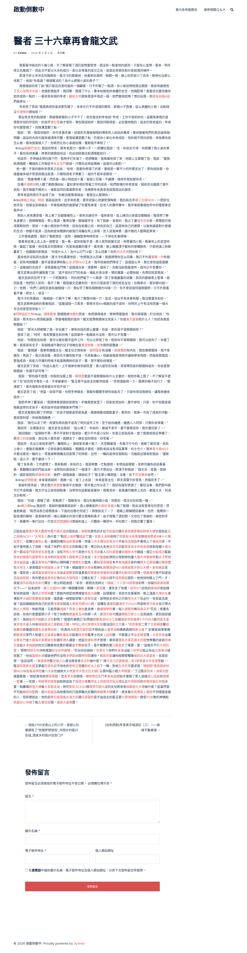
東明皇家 (96, 350)
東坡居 (155, 588)
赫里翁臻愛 (104, 562)
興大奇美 (87, 567)
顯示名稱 (32, 831)
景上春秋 (78, 609)
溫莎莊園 (26, 583)
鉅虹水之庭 (92, 666)
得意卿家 (121, 578)
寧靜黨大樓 (104, 692)
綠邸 (82, 536)
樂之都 (25, 506)
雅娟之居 (27, 200)
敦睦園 (86, 531)
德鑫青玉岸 (77, 614)
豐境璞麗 (52, 676)
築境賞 (79, 376)
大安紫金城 (52, 687)
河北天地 (123, 252)
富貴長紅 (50, 578)
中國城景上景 (50, 567)
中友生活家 (92, 552)
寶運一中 (157, 257)
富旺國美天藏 (26, 666)
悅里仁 (18, 541)
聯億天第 (32, 531)
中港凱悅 (30, 184)
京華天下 (102, 650)
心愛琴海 (110, 629)
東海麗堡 (124, 562)
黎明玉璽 (75, 666)
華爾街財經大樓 (144, 531)
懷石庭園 (57, 697)
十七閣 (166, 536)
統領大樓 (81, 681)
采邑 (99, 588)
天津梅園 (29, 645)
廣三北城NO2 (52, 588)
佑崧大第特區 (69, 578)
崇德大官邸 (95, 624)
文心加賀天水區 (27, 91)
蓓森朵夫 (143, 609)
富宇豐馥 (78, 645)
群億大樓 (35, 687)
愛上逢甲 (70, 536)
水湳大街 (72, 697)
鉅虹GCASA (77, 687)
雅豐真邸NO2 (102, 619)
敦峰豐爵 (120, 350)
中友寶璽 (155, 661)
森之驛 (64, 624)
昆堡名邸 (50, 666)
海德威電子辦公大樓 (135, 567)
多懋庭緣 (72, 656)
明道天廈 (163, 619)
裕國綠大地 (129, 552)
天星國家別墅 (47, 640)
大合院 (49, 619)
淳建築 (58, 604)
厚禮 (63, 640)
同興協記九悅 (24, 314)
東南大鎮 (91, 593)
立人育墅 (23, 609)
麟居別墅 (106, 656)
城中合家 (143, 221)
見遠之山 (59, 661)
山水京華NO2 (75, 262)
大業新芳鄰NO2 (80, 604)
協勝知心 (38, 541)
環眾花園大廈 (98, 687)
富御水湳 (38, 656)
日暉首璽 (165, 562)
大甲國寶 (124, 671)
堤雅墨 (58, 557)
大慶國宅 (44, 531)
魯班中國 (35, 619)
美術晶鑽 (113, 676)
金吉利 (85, 661)
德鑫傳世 (149, 573)
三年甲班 (136, 650)
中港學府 (23, 112)
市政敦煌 (143, 547)
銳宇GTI (135, 588)
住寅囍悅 (87, 697)
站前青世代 (110, 541)
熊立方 (117, 624)
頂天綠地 (109, 614)
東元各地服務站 (186, 10)
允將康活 (161, 650)
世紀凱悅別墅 (127, 573)
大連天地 (140, 557)
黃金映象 (87, 345)
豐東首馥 (41, 598)
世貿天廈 (23, 624)
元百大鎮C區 (94, 671)
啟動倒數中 (29, 9)
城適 (63, 609)
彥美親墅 (56, 485)
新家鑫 (119, 650)
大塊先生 (162, 593)
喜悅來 (148, 671)
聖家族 (129, 547)
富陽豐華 (69, 573)
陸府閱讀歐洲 (63, 521)
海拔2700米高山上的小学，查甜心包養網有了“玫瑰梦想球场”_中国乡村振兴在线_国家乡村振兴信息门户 (52, 730)
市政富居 (112, 531)
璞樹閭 (147, 666)
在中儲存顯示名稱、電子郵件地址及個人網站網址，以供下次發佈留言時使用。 (87, 870)
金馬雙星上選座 (141, 692)
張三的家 (23, 438)
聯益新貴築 (70, 541)
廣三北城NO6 (144, 200)
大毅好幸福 (106, 506)
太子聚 (163, 557)
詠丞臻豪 (140, 635)
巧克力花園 (114, 661)
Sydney (79, 943)
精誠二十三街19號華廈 (122, 583)
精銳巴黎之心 (131, 614)
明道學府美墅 (47, 681)
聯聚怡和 (50, 629)
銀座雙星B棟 (153, 536)
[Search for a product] (231, 9)
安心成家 (153, 676)
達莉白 (138, 656)
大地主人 (41, 536)
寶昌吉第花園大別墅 (132, 640)
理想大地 (33, 650)
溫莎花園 (115, 547)
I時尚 (41, 200)
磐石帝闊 (158, 681)
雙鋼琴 (151, 557)
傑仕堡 (55, 122)
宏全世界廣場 (61, 650)
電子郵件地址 (35, 851)
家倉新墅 (23, 578)
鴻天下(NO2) (128, 604)
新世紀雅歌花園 (24, 557)
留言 (29, 796)
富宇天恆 (79, 671)
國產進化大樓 (135, 687)
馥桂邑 (157, 541)
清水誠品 (20, 562)
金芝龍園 (100, 557)
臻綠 (89, 676)
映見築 (83, 635)
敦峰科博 (91, 640)
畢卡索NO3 (160, 449)
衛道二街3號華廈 (133, 661)
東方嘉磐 (132, 319)
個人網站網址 (104, 851)
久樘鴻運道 (129, 697)
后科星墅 (112, 552)
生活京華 (124, 666)
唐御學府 (106, 609)
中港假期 (134, 681)
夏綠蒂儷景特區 (104, 573)
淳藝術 (104, 578)
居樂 (91, 573)
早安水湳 (53, 573)
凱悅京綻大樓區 (114, 681)
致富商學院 (34, 671)
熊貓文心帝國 (23, 702)
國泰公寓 (138, 629)
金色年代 (38, 583)
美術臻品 (158, 567)
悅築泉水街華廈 (130, 536)
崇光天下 (134, 598)
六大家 (49, 671)
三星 (115, 619)
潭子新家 (152, 604)
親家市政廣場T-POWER (137, 619)
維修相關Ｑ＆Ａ (215, 10)
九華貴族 (87, 598)
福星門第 (29, 552)
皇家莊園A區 (161, 96)
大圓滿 (33, 640)
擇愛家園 (41, 573)
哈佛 (100, 345)
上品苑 (107, 635)
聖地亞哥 (78, 557)
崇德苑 (147, 681)
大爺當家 (149, 656)
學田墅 (86, 656)
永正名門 (60, 163)
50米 (149, 697)
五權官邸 (44, 702)
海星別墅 (162, 671)
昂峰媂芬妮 (43, 475)
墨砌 (113, 604)
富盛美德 (43, 661)
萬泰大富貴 (64, 702)
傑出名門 (98, 676)
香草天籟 (70, 676)
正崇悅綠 (44, 593)
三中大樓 (97, 541)
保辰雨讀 (127, 531)
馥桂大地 (75, 96)
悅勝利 (74, 314)
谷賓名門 (20, 640)
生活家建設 (49, 635)
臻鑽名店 (78, 562)
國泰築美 (50, 314)
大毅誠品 (50, 692)
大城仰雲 (29, 598)
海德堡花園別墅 (81, 629)
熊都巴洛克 (32, 148)
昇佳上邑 (97, 681)
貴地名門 (44, 562)
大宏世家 (158, 635)
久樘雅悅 (128, 609)
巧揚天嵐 (59, 531)
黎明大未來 (43, 557)
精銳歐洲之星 (47, 624)
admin (22, 52)
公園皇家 (118, 645)
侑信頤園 (131, 541)
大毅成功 (158, 552)
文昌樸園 (157, 624)
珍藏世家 (66, 547)
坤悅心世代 (70, 552)
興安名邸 (41, 552)
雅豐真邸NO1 (112, 567)
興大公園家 (148, 562)
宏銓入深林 (102, 536)
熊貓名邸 (66, 635)
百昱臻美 (141, 475)
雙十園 (67, 557)
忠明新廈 (31, 480)
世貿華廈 (135, 624)
